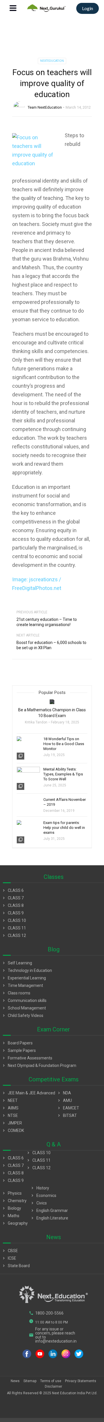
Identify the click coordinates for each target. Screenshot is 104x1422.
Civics (38, 1203)
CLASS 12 (13, 935)
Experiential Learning (23, 978)
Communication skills (24, 1000)
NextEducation (52, 60)
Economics (43, 1195)
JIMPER (11, 1123)
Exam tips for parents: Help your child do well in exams (64, 827)
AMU (64, 1100)
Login (87, 8)
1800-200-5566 (46, 1313)
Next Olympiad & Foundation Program (38, 1065)
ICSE (8, 1258)
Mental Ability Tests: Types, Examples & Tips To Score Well (63, 774)
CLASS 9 (12, 913)
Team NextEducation (45, 107)
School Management (23, 1008)
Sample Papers (18, 1050)
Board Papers (17, 1043)
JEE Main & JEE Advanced (28, 1093)
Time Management (22, 985)
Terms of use (50, 1381)
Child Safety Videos (22, 1015)
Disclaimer (53, 1386)
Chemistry (14, 1200)
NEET (9, 1100)
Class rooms (15, 993)
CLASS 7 (12, 898)
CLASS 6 (12, 890)
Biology (11, 1208)
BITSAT (67, 1115)
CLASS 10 (13, 920)
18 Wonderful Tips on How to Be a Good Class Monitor (63, 744)
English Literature (49, 1218)
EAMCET (68, 1108)
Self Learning (16, 963)
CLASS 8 (12, 905)
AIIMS (9, 1108)
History (39, 1188)
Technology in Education (26, 970)
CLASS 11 (13, 928)
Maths (10, 1215)
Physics (11, 1193)
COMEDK (12, 1130)
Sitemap (29, 1381)
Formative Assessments (26, 1058)
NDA (64, 1093)
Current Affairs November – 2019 (64, 802)
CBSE (9, 1250)
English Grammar (49, 1210)
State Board (15, 1265)
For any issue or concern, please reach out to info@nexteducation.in (53, 1335)
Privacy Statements (80, 1381)
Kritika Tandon (36, 722)
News (15, 1381)
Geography (14, 1223)
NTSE (9, 1115)
